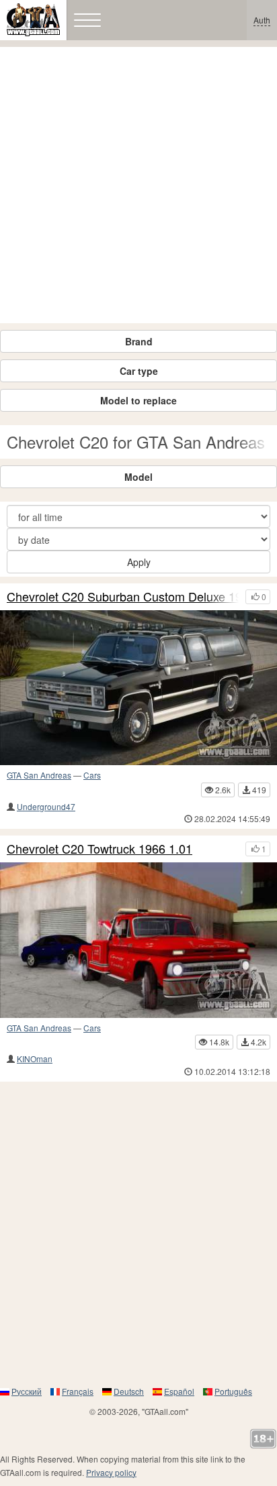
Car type (139, 371)
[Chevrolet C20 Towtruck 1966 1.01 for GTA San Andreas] (138, 940)
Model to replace (138, 400)
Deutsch (129, 1391)
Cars (92, 775)
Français (77, 1391)
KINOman (34, 1058)
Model (138, 476)
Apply (139, 562)
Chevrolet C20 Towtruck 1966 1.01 (99, 849)
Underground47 (46, 806)
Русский (26, 1391)
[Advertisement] (138, 185)
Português (233, 1391)
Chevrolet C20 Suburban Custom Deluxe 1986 (123, 597)
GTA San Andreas (39, 775)
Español (179, 1391)
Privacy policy (111, 1472)
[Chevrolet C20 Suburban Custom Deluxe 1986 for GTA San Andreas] (138, 688)
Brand (139, 341)
